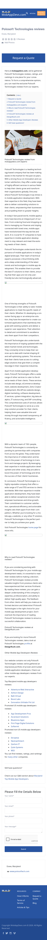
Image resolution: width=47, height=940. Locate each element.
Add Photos (9, 42)
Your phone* (9, 816)
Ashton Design (17, 693)
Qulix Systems (17, 747)
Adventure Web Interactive (22, 689)
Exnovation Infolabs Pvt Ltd (22, 702)
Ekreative (15, 738)
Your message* (10, 826)
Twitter (6, 933)
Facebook (3, 933)
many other (13, 757)
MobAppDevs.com (14, 14)
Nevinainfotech (17, 741)
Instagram (11, 933)
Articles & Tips (23, 907)
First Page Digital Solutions (22, 723)
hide (18, 95)
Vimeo (14, 933)
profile (27, 643)
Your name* (9, 796)
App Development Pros (21, 713)
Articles (32, 13)
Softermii (15, 726)
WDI (13, 750)
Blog (35, 903)
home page (33, 527)
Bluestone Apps (17, 720)
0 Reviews (21, 39)
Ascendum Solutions (20, 717)
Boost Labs (15, 699)
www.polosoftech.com (19, 871)
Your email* (9, 806)
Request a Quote (41, 13)
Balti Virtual (16, 696)
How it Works (23, 896)
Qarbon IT (15, 744)
